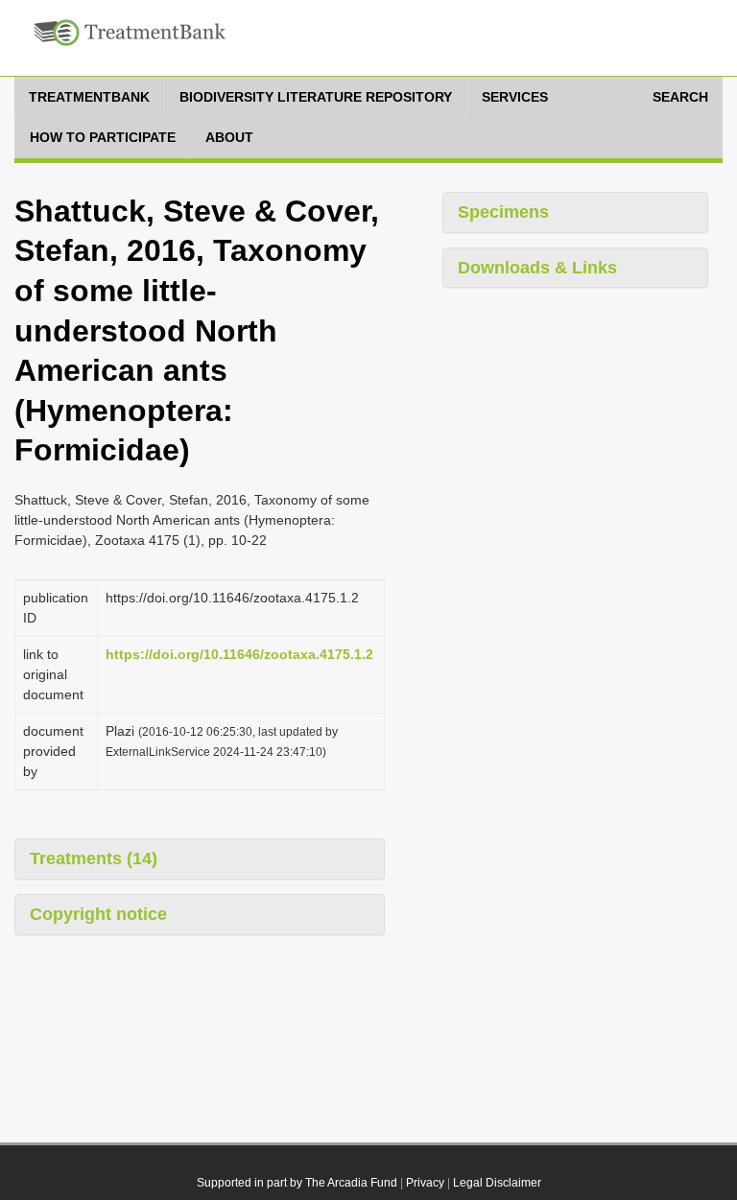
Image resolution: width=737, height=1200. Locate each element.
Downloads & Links (537, 267)
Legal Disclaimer (497, 1182)
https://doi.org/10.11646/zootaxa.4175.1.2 (239, 654)
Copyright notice (98, 914)
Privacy (425, 1182)
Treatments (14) (93, 858)
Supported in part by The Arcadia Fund (297, 1182)
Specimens (503, 212)
